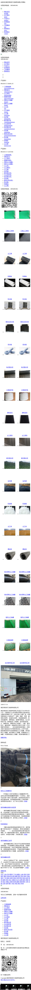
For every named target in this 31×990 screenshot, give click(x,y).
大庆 (26, 881)
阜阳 (26, 880)
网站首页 (7, 62)
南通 (15, 876)
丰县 (13, 883)
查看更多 (3, 871)
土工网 (6, 185)
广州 (5, 878)
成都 (17, 881)
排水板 (6, 178)
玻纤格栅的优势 (5, 857)
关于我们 (7, 64)
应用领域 (7, 67)
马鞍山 (8, 881)
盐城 (8, 876)
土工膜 (6, 169)
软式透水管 (8, 176)
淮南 (11, 881)
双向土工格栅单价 (6, 791)
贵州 (25, 874)
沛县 (16, 883)
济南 (14, 878)
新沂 (19, 883)
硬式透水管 (8, 173)
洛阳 (3, 880)
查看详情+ (4, 737)
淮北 (3, 881)
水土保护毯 (8, 175)
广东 (14, 874)
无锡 (28, 876)
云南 (22, 874)
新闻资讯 (7, 71)
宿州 (23, 880)
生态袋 (6, 171)
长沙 (17, 880)
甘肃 (28, 874)
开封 (7, 880)
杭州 (26, 878)
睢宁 (10, 883)
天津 (8, 874)
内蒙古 (18, 874)
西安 (23, 881)
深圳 (11, 878)
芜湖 (14, 881)
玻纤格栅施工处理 (6, 840)
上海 (5, 874)
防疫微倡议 (4, 824)
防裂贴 (6, 184)
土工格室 (7, 167)
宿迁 (2, 878)
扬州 (5, 876)
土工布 (6, 165)
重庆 (11, 874)
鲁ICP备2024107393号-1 (8, 980)
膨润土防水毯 (8, 180)
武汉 (10, 880)
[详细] (25, 801)
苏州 (19, 876)
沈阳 (20, 881)
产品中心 (7, 66)
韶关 (8, 878)
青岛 (23, 878)
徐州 (25, 876)
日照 (17, 878)
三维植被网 (8, 155)
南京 (2, 876)
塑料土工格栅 (8, 162)
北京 (2, 874)
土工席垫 (7, 158)
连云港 (12, 876)
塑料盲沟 (7, 156)
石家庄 (14, 880)
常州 (22, 876)
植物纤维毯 (8, 160)
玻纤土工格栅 (8, 164)
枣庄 (20, 878)
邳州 (22, 883)
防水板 (6, 182)
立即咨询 (3, 898)
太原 (3, 883)
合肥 (20, 880)
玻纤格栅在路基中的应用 (8, 807)
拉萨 (7, 883)
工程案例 (7, 69)
